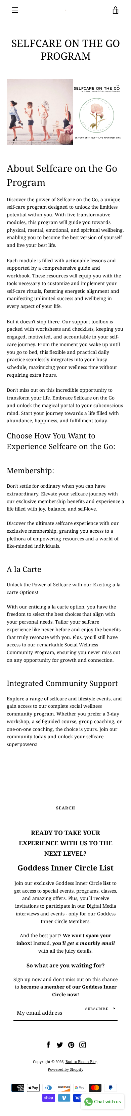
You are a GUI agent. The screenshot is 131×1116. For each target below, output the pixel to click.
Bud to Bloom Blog (81, 1061)
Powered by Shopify (65, 1069)
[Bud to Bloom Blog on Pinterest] (71, 1044)
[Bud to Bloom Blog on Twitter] (59, 1044)
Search (65, 808)
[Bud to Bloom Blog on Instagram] (82, 1044)
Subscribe (96, 1008)
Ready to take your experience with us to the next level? (66, 843)
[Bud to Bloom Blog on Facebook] (48, 1044)
